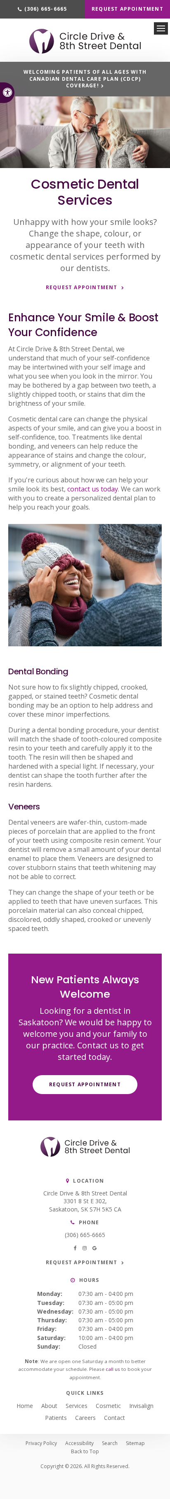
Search (110, 1443)
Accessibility (79, 1443)
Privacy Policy (41, 1443)
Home (25, 1406)
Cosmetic (108, 1406)
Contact (114, 1418)
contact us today (92, 488)
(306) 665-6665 (85, 1235)
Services (76, 1406)
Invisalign (141, 1406)
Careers (85, 1418)
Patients (56, 1418)
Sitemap (135, 1443)
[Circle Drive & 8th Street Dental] (85, 51)
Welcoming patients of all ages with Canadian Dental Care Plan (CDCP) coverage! (85, 79)
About (49, 1406)
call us (113, 1369)
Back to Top (85, 1451)
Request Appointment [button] (127, 8)
